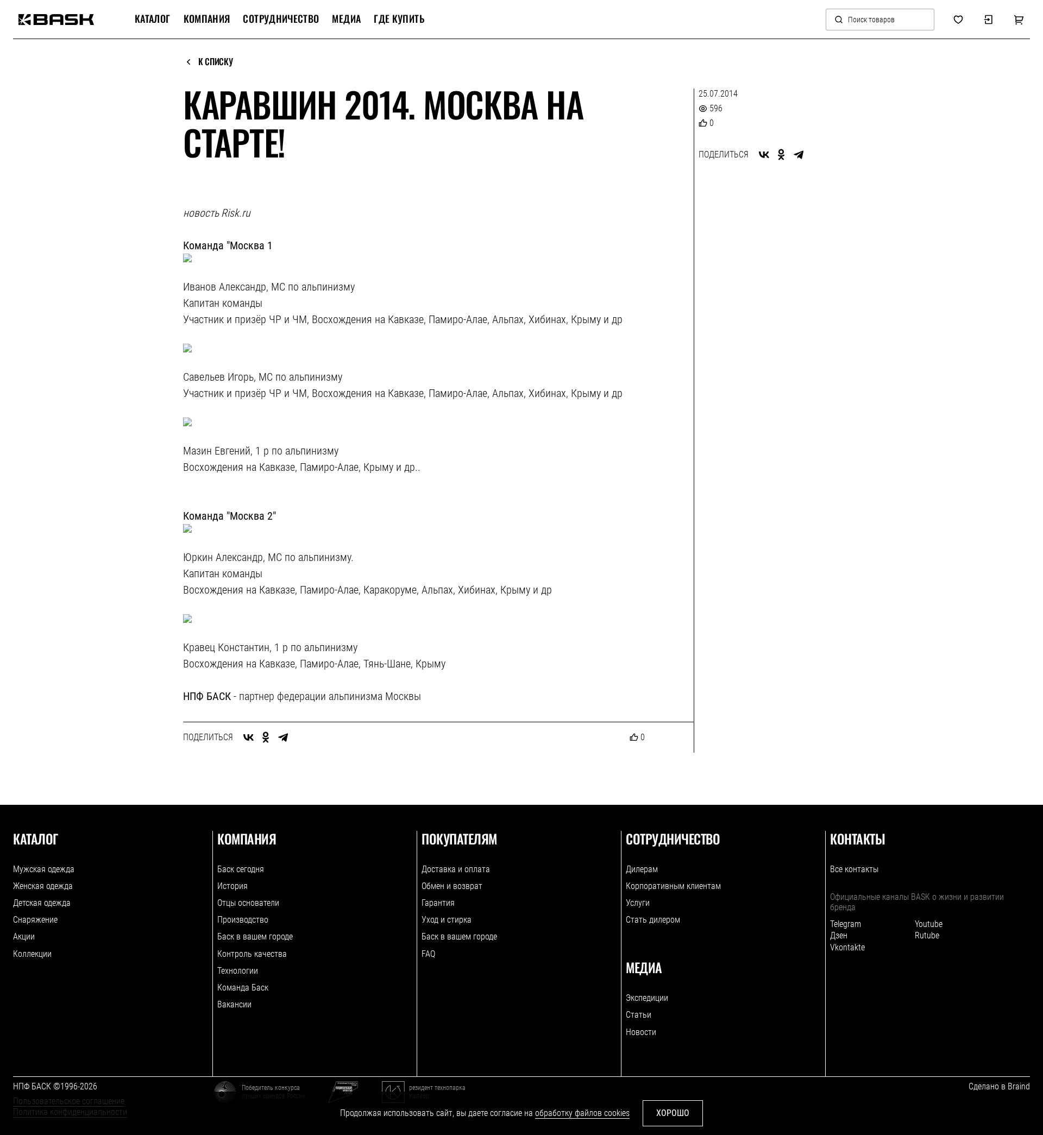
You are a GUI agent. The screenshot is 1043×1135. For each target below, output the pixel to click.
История (232, 886)
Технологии (237, 971)
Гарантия (438, 903)
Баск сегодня (240, 869)
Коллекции (32, 954)
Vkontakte (847, 947)
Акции (24, 936)
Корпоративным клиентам (673, 886)
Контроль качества (252, 954)
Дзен (838, 935)
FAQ (428, 954)
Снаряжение (35, 920)
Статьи (638, 1015)
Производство (242, 920)
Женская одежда (43, 886)
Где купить (399, 19)
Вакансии (234, 1004)
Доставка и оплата (456, 869)
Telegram (845, 924)
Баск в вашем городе (255, 936)
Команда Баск (242, 987)
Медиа (346, 19)
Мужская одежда (43, 869)
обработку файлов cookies (582, 1113)
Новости (641, 1032)
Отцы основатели (248, 903)
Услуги (638, 903)
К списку (215, 61)
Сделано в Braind (999, 1086)
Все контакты (854, 869)
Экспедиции (647, 998)
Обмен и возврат (452, 886)
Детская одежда (42, 903)
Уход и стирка (447, 920)
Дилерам (642, 869)
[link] (56, 19)
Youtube (929, 924)
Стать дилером (653, 920)
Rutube (927, 935)
